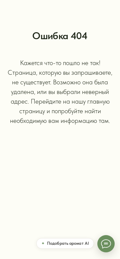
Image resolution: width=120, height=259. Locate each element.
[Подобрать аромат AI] (106, 243)
